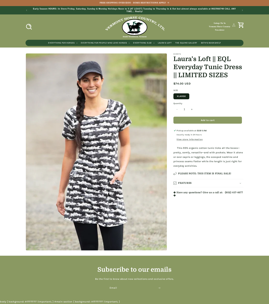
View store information (190, 139)
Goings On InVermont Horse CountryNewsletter (219, 26)
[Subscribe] (159, 287)
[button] (29, 26)
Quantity (177, 103)
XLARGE (181, 96)
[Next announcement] (242, 10)
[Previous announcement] (26, 10)
